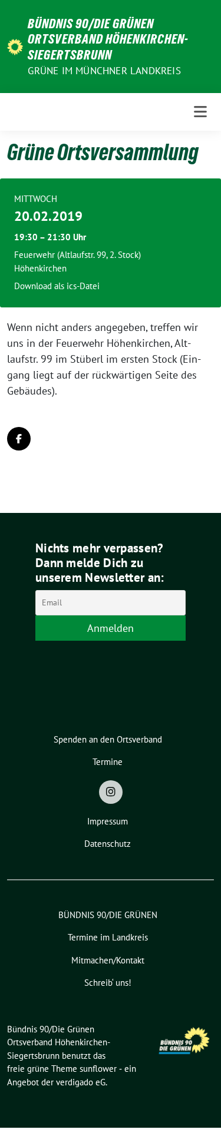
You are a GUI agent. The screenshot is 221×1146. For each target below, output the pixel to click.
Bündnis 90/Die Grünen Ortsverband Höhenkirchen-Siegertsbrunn (108, 39)
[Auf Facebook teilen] (19, 439)
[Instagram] (111, 792)
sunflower (98, 1068)
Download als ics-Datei (57, 286)
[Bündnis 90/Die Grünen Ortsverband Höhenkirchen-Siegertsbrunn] (15, 46)
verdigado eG (80, 1082)
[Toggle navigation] (200, 112)
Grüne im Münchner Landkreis (104, 70)
